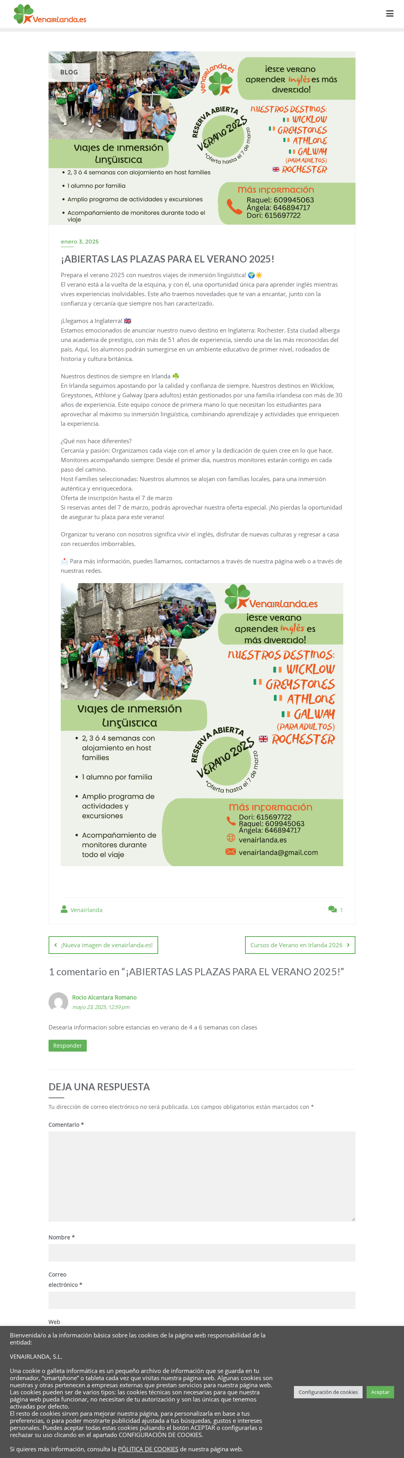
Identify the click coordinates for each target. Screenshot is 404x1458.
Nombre (62, 1237)
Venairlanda (86, 910)
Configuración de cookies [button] (328, 1392)
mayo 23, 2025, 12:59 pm (100, 1006)
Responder (67, 1045)
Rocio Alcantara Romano (104, 997)
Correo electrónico (65, 1279)
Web (54, 1322)
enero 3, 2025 (80, 241)
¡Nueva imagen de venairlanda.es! (107, 945)
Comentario (66, 1124)
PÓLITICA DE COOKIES (148, 1449)
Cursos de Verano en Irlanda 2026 (297, 945)
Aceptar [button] (380, 1392)
